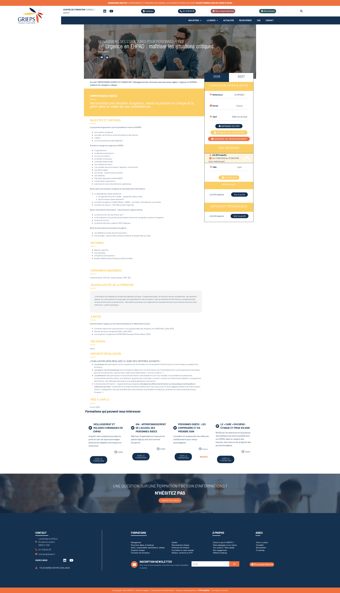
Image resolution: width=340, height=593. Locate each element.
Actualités (228, 20)
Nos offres (193, 20)
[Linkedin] (104, 11)
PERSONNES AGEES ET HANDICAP (115, 82)
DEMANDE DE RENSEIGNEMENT (230, 139)
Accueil (93, 82)
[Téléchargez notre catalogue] (36, 568)
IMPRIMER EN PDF (230, 126)
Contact (270, 20)
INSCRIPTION (230, 177)
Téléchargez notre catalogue (54, 567)
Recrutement (245, 20)
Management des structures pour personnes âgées (155, 82)
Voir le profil (239, 194)
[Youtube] (111, 11)
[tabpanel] (229, 146)
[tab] (217, 77)
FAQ (258, 20)
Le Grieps (211, 20)
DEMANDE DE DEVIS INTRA (230, 132)
